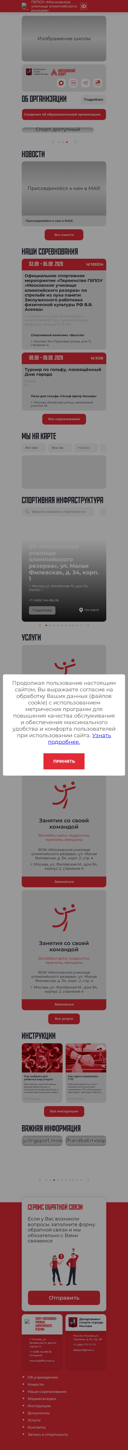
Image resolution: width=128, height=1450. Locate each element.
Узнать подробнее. (79, 738)
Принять (64, 761)
